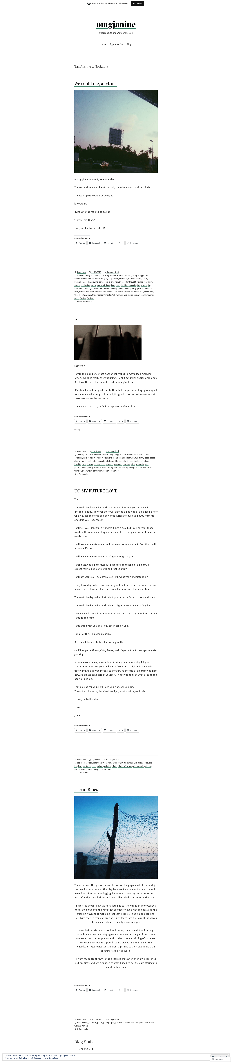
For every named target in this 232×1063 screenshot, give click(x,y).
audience (114, 275)
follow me (92, 458)
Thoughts (82, 295)
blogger (141, 275)
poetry (133, 288)
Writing (83, 298)
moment (109, 464)
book (148, 275)
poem (126, 288)
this (75, 295)
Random (148, 288)
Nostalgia (88, 288)
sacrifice (98, 292)
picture (77, 468)
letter (111, 461)
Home (103, 44)
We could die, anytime (95, 83)
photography (138, 766)
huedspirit (81, 272)
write (152, 295)
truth (94, 295)
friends (140, 282)
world (146, 295)
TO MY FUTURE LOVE (95, 491)
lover (84, 464)
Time (89, 295)
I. (75, 318)
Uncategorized (112, 272)
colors (139, 279)
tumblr (100, 295)
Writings (90, 298)
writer (76, 298)
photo (121, 288)
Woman (77, 1026)
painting (114, 288)
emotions (78, 458)
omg (146, 464)
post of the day (80, 769)
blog (135, 275)
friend (115, 458)
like (120, 461)
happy (93, 285)
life (149, 285)
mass (81, 288)
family (118, 282)
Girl (135, 763)
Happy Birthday (103, 285)
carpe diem (113, 279)
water (120, 295)
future (77, 285)
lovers (90, 464)
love (76, 288)
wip (125, 295)
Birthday (128, 275)
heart (118, 285)
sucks (146, 292)
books (77, 279)
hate (113, 285)
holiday (124, 285)
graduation (85, 285)
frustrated (130, 458)
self (115, 292)
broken (84, 279)
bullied (91, 279)
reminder (90, 292)
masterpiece (99, 464)
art (103, 275)
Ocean (93, 1023)
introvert (148, 763)
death (144, 279)
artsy (107, 275)
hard (84, 461)
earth (101, 282)
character (123, 279)
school (110, 292)
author (121, 275)
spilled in (135, 292)
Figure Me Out (117, 44)
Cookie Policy (54, 1058)
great (152, 458)
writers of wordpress (95, 471)
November (98, 288)
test (151, 292)
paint (94, 766)
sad (104, 292)
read (76, 292)
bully (97, 279)
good (147, 458)
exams (112, 282)
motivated (118, 464)
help (94, 461)
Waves (151, 1023)
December (78, 282)
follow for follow (115, 763)
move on (126, 464)
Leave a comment (84, 301)
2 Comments (82, 772)
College (131, 279)
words (140, 295)
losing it (140, 461)
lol (135, 461)
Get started (137, 3)
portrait (140, 288)
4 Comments (82, 474)
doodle (87, 282)
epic (106, 282)
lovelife (77, 464)
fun (145, 282)
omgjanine (116, 24)
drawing (94, 282)
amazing (97, 275)
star (141, 292)
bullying (104, 279)
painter (107, 288)
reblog (82, 292)
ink (138, 285)
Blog (129, 44)
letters (144, 285)
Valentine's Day (110, 295)
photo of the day (125, 766)
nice (133, 464)
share (120, 292)
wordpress (132, 295)
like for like (128, 461)
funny (150, 282)
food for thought (129, 282)
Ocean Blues (86, 789)
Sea (132, 1023)
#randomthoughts (85, 275)
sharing (127, 292)
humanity (132, 285)
